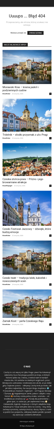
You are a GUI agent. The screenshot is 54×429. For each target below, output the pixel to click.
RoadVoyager (7, 186)
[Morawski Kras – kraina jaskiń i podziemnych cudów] (27, 67)
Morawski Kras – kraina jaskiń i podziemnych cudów (21, 89)
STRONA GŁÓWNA (35, 33)
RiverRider (6, 94)
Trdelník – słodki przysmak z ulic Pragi (25, 134)
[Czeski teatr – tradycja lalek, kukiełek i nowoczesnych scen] (27, 258)
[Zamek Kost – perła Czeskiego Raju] (27, 303)
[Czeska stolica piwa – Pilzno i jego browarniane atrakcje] (27, 159)
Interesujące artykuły (27, 421)
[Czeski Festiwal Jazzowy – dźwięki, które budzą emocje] (27, 208)
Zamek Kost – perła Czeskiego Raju (23, 321)
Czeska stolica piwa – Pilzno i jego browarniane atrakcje (23, 181)
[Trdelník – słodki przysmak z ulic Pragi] (27, 115)
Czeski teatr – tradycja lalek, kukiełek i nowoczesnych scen (25, 279)
